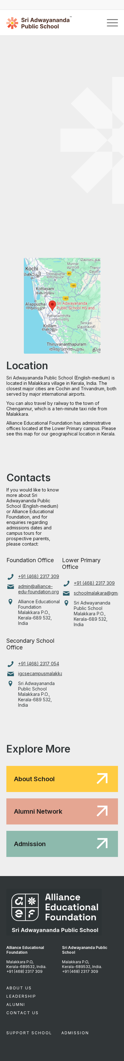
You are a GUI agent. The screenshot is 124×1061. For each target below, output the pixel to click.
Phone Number (22, 116)
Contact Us (22, 1012)
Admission (75, 1032)
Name (14, 65)
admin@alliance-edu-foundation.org (38, 589)
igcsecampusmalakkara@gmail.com (55, 673)
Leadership (21, 996)
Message (15, 142)
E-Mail (14, 90)
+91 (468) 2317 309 (38, 576)
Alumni (15, 1004)
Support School (29, 1032)
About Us (19, 988)
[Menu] (109, 22)
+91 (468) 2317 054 (38, 663)
